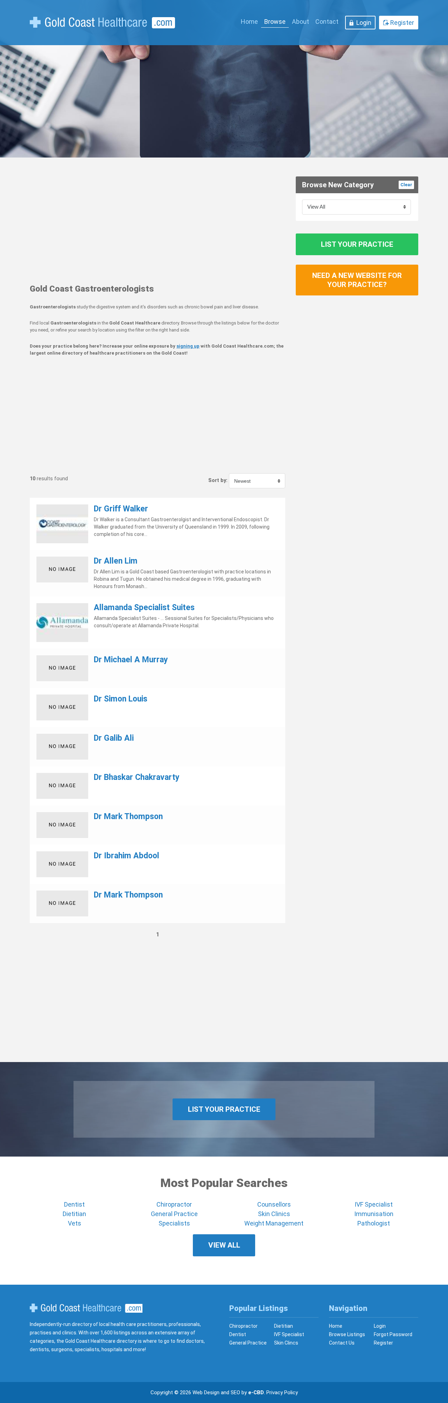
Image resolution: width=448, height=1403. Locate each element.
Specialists (174, 1223)
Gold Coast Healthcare (86, 1308)
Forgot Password (393, 1334)
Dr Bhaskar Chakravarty (137, 777)
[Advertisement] (157, 225)
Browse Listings (347, 1334)
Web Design (205, 1392)
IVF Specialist (374, 1204)
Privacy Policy (282, 1392)
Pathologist (373, 1223)
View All (224, 1245)
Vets (74, 1223)
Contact (326, 21)
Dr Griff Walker (121, 509)
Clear (406, 184)
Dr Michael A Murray (131, 659)
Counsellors (274, 1204)
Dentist (74, 1204)
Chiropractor (174, 1204)
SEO (235, 1392)
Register (402, 22)
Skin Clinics (274, 1213)
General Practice (174, 1213)
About (300, 21)
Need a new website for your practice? (357, 280)
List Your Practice (357, 244)
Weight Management (273, 1223)
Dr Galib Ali (114, 738)
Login (363, 22)
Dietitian (74, 1213)
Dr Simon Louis (120, 699)
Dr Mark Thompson (128, 816)
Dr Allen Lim (116, 561)
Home (249, 21)
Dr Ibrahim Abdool (126, 855)
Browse (275, 21)
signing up (188, 346)
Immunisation (373, 1213)
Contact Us (342, 1343)
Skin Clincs (286, 1343)
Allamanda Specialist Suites (144, 607)
